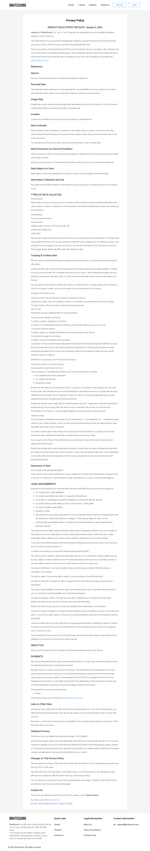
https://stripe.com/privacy (72, 698)
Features (92, 5)
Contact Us (105, 5)
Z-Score (81, 5)
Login (134, 5)
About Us (88, 824)
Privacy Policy (90, 835)
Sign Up (119, 5)
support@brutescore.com (49, 800)
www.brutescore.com (40, 60)
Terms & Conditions (92, 830)
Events (71, 5)
